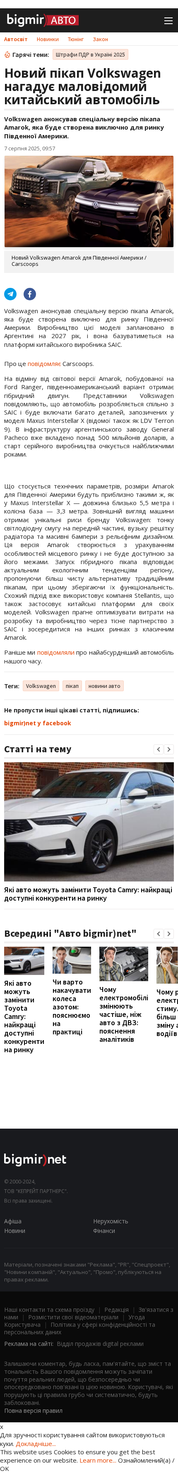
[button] (159, 749)
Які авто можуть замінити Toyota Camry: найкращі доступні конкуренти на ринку (88, 894)
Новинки (48, 39)
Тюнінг (76, 39)
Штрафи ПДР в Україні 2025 (90, 54)
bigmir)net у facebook (37, 723)
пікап (72, 686)
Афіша (13, 1221)
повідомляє (44, 363)
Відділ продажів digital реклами (100, 1344)
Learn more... (97, 1460)
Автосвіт (16, 39)
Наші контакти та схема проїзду (49, 1309)
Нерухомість (110, 1221)
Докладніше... (36, 1443)
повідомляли (56, 652)
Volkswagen (41, 686)
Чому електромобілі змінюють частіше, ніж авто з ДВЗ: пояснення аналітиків (123, 1014)
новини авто (104, 686)
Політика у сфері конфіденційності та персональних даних (79, 1328)
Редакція (116, 1309)
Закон (100, 39)
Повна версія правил (33, 1410)
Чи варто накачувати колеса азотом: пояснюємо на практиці (72, 1006)
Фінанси (104, 1231)
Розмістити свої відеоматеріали (73, 1317)
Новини (14, 1231)
